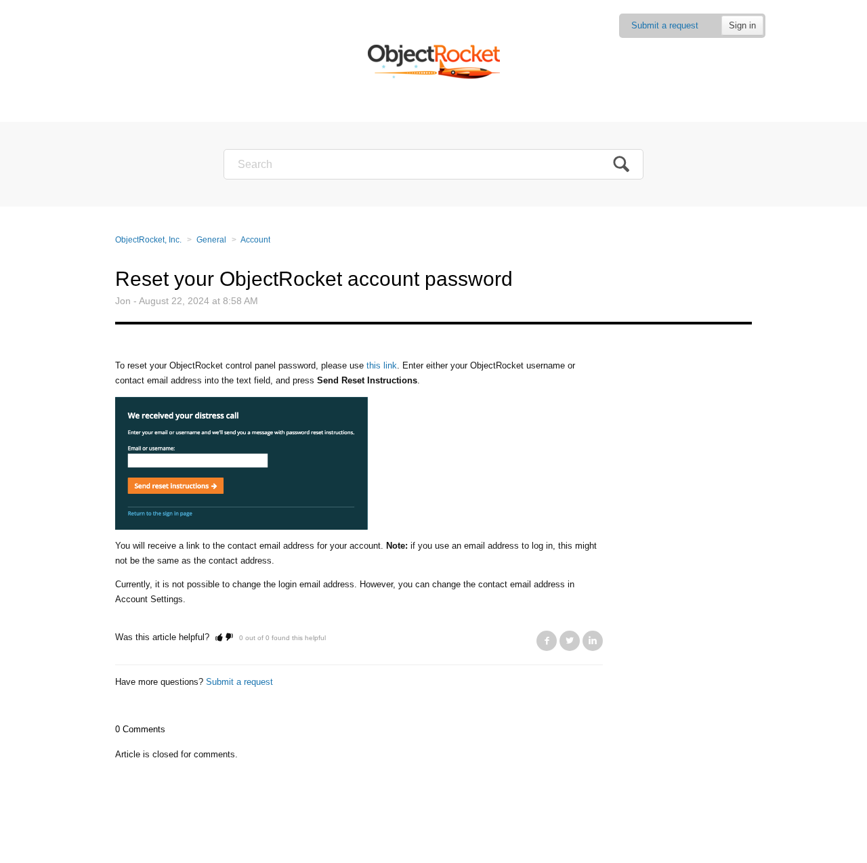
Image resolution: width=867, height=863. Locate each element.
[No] (229, 637)
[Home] (434, 61)
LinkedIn (593, 641)
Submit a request (664, 25)
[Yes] (219, 637)
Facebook (546, 641)
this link (381, 365)
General (211, 240)
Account (255, 240)
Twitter (569, 641)
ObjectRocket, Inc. (148, 240)
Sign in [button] (742, 25)
